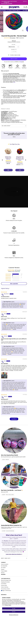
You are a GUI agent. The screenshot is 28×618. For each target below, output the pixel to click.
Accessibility (3, 583)
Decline (13, 611)
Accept (13, 608)
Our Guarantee (4, 565)
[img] (4, 292)
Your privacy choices (5, 588)
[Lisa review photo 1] (4, 375)
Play (14, 195)
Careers (2, 569)
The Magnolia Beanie (14, 121)
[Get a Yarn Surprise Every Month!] (14, 440)
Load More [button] (14, 419)
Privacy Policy (8, 605)
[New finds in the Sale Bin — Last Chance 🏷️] (14, 475)
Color (13, 44)
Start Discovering (8, 530)
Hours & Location (4, 564)
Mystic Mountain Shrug (17, 122)
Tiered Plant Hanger (5, 122)
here (14, 82)
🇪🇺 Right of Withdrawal (6, 590)
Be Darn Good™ (6, 125)
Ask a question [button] (14, 283)
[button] (7, 37)
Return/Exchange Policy (6, 580)
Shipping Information (5, 581)
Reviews (2, 572)
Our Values (3, 567)
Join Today (5, 459)
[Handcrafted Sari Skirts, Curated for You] (14, 511)
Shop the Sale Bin (8, 494)
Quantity (14, 49)
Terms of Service (4, 587)
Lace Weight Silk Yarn (9, 91)
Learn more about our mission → (14, 554)
